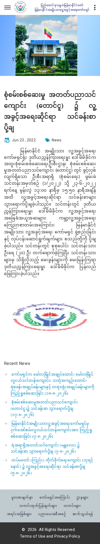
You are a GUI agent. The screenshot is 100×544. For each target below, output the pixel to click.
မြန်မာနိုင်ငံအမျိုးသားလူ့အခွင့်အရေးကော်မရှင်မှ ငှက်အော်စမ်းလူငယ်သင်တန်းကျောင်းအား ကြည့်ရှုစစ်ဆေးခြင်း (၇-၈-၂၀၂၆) (51, 430)
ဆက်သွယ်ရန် (83, 514)
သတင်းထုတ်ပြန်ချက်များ (38, 506)
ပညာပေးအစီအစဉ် (52, 514)
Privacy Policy (67, 536)
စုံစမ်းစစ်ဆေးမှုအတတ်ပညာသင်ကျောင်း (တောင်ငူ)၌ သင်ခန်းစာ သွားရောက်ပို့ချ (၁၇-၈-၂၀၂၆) (44, 408)
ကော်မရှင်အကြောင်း (54, 497)
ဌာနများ (83, 497)
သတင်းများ (72, 506)
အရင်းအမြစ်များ (19, 514)
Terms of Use (32, 536)
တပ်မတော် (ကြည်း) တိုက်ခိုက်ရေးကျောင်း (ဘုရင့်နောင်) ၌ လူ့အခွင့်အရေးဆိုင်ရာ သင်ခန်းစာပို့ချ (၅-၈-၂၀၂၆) (52, 466)
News (57, 140)
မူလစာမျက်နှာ (23, 58)
